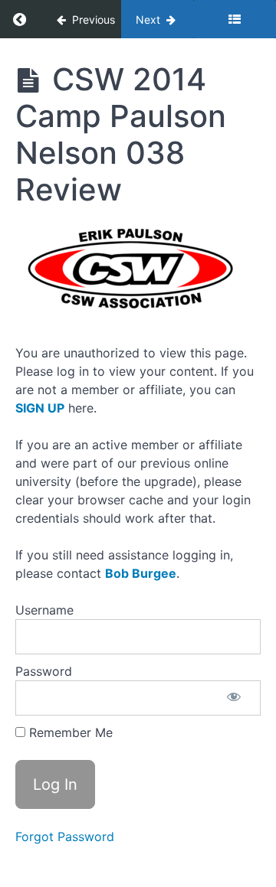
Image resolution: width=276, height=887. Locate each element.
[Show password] (234, 698)
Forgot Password (64, 836)
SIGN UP (39, 408)
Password (43, 671)
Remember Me (69, 732)
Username (44, 610)
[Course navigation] (234, 19)
